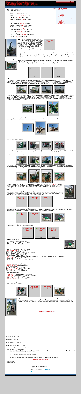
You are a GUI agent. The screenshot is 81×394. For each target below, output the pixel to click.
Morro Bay (24, 33)
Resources (32, 7)
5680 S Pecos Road (11, 278)
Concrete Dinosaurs (62, 10)
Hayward (20, 21)
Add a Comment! (48, 311)
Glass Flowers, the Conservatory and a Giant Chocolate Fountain (65, 18)
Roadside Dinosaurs (62, 8)
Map (53, 311)
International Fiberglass (59, 52)
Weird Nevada (61, 15)
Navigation (21, 7)
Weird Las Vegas (61, 23)
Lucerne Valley (20, 31)
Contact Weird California (40, 374)
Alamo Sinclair (10, 274)
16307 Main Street (11, 257)
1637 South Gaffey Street (12, 268)
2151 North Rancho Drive (12, 279)
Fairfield (23, 19)
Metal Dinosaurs (61, 14)
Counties (15, 7)
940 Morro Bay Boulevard (12, 265)
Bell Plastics (16, 117)
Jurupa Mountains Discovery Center (65, 13)
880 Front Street (10, 276)
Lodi (24, 29)
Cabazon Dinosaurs (62, 9)
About (26, 7)
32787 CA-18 (10, 264)
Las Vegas (22, 23)
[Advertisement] (66, 33)
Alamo (19, 13)
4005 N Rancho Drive (11, 281)
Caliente (19, 17)
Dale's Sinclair (10, 275)
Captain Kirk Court (62, 16)
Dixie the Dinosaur (62, 12)
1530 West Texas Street (12, 250)
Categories (8, 7)
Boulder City (22, 15)
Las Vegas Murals (62, 20)
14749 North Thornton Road (13, 262)
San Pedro (24, 34)
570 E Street (9, 269)
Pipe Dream (60, 22)
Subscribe (48, 369)
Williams (18, 36)
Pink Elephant (61, 21)
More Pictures (41, 311)
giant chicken (54, 184)
